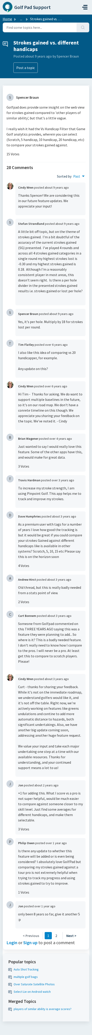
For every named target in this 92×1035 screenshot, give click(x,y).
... (21, 19)
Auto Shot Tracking (26, 969)
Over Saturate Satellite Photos (34, 984)
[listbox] (79, 176)
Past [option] (76, 176)
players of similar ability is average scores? (42, 1009)
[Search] (83, 27)
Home (7, 19)
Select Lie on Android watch (32, 992)
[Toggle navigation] (84, 7)
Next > (71, 935)
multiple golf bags (26, 977)
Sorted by (64, 176)
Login (11, 942)
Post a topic (25, 67)
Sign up (30, 942)
